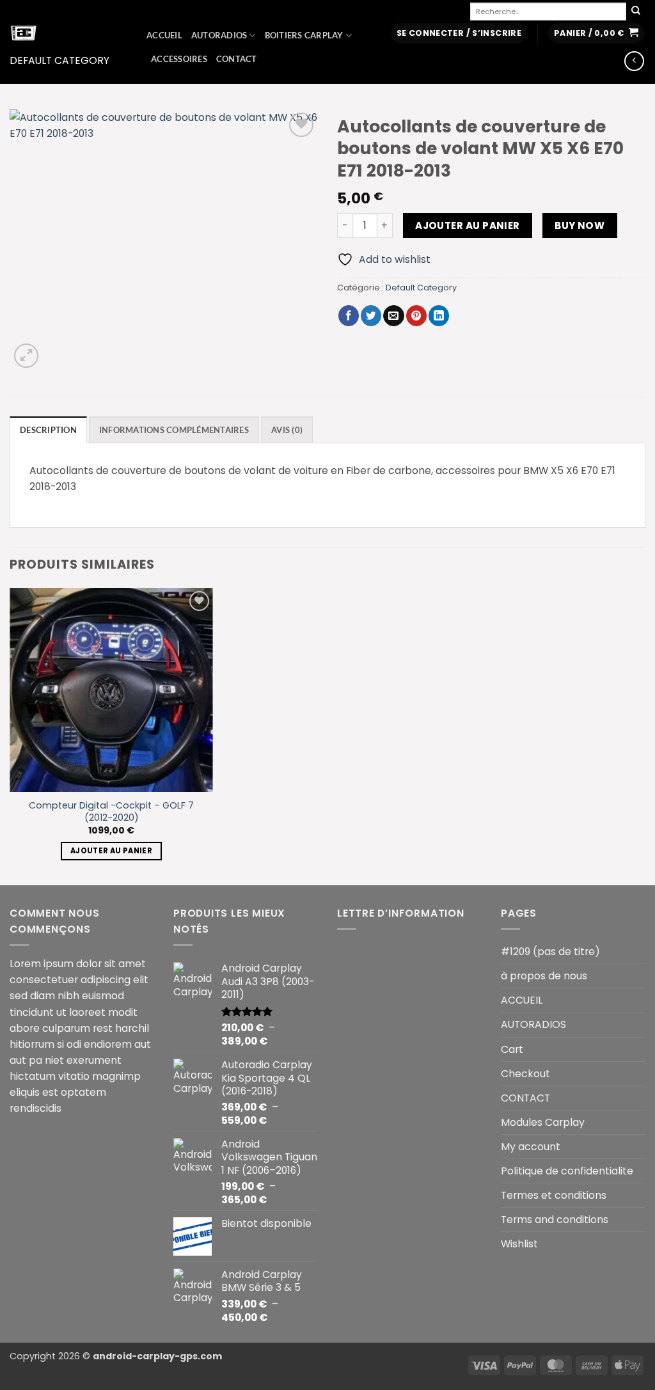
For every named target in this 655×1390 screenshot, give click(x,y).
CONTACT (236, 59)
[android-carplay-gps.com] (68, 32)
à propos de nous (544, 976)
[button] (459, 33)
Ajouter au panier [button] (111, 851)
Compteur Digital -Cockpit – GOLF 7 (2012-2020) (111, 811)
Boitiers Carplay (304, 35)
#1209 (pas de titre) (550, 951)
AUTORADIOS (219, 35)
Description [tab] (48, 430)
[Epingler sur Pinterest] (416, 315)
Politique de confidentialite (567, 1171)
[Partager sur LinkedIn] (439, 315)
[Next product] (633, 61)
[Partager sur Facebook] (348, 315)
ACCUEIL (164, 35)
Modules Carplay (543, 1122)
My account (530, 1146)
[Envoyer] (635, 11)
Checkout (525, 1073)
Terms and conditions (554, 1219)
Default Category (59, 60)
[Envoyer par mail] (393, 315)
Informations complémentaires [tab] (174, 430)
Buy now (579, 225)
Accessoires (179, 59)
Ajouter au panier (467, 225)
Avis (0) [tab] (287, 430)
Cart (512, 1049)
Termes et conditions (553, 1195)
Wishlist (519, 1244)
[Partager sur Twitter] (371, 315)
